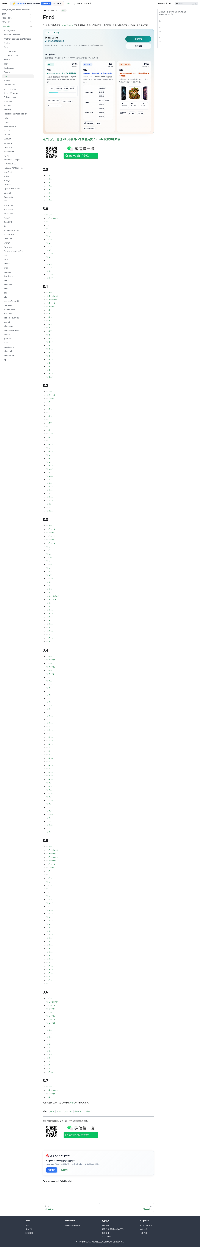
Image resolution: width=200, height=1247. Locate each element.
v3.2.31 (50, 507)
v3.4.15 (50, 726)
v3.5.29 (50, 969)
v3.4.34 (50, 793)
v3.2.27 (50, 493)
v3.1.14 (50, 356)
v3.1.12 (50, 349)
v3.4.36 (50, 800)
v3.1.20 (50, 377)
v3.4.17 (50, 733)
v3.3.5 (49, 560)
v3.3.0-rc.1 (51, 532)
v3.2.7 (49, 423)
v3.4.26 (50, 765)
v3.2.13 (50, 444)
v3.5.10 (50, 903)
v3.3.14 (50, 592)
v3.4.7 (49, 698)
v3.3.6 (49, 564)
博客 (69, 3)
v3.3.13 (50, 589)
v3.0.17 (50, 278)
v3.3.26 (50, 638)
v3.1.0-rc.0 (51, 303)
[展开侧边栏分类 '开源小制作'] (31, 18)
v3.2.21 (50, 472)
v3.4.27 (50, 768)
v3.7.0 (49, 1086)
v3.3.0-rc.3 (51, 539)
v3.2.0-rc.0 (51, 395)
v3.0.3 (49, 228)
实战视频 (58, 3)
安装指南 (138, 39)
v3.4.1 (49, 677)
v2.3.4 (49, 186)
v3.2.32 (50, 511)
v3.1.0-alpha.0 (52, 296)
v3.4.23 (50, 754)
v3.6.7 (49, 1047)
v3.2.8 (49, 426)
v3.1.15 (50, 359)
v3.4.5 (49, 691)
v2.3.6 (49, 193)
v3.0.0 (49, 214)
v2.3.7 (49, 196)
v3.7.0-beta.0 (52, 1090)
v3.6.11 (50, 1061)
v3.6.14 (50, 1072)
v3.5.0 (49, 846)
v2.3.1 (49, 175)
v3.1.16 (50, 363)
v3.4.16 (50, 730)
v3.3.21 (50, 620)
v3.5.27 (50, 962)
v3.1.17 (50, 366)
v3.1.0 (49, 292)
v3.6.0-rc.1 (51, 1008)
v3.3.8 (49, 571)
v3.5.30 (50, 973)
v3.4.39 (50, 811)
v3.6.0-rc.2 (51, 1012)
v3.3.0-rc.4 (51, 543)
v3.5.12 (50, 910)
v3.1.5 (49, 324)
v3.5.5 (49, 885)
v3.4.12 (50, 716)
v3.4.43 (50, 825)
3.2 (160, 28)
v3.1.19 (50, 373)
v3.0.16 (50, 274)
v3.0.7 (49, 243)
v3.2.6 (49, 419)
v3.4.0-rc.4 (51, 674)
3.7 (160, 44)
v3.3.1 (49, 546)
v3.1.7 (49, 331)
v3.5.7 (49, 892)
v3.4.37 (50, 804)
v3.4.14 (50, 723)
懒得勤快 (105, 1225)
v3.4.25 (50, 761)
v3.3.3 (49, 554)
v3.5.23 (50, 948)
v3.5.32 (50, 980)
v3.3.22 (50, 624)
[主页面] (45, 10)
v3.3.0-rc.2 (51, 536)
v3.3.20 (50, 617)
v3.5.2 (49, 874)
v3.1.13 (50, 352)
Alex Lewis (106, 1236)
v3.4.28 (50, 772)
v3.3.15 (50, 603)
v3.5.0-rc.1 (51, 867)
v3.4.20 (50, 744)
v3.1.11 (50, 345)
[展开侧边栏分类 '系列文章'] (31, 22)
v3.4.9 (49, 705)
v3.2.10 (50, 433)
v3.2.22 (50, 476)
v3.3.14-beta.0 (53, 596)
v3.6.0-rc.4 (51, 1019)
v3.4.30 (50, 779)
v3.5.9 (49, 899)
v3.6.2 (49, 1030)
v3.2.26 (50, 490)
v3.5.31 (50, 976)
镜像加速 (78, 1111)
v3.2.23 (50, 479)
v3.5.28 (50, 966)
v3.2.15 (50, 451)
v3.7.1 (49, 1097)
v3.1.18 (50, 370)
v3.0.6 (49, 239)
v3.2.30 (50, 504)
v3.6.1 (49, 1026)
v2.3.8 (49, 200)
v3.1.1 (49, 310)
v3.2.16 (50, 455)
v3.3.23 (50, 627)
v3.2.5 (49, 416)
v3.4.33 (50, 790)
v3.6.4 (49, 1037)
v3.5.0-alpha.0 (52, 850)
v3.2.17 (50, 458)
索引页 (72, 1102)
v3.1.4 (49, 320)
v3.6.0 (49, 998)
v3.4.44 (50, 828)
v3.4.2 (49, 681)
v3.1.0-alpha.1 (52, 299)
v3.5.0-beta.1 (52, 853)
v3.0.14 (50, 267)
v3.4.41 (50, 818)
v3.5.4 (49, 882)
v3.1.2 (49, 313)
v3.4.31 (50, 783)
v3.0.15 (50, 271)
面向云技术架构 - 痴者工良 (113, 1229)
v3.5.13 (50, 913)
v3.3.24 (50, 631)
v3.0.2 (49, 225)
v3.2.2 (49, 405)
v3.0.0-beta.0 (52, 218)
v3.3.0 (49, 525)
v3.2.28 (50, 497)
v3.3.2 (49, 550)
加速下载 (68, 1111)
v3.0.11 (50, 257)
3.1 (160, 24)
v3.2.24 (50, 483)
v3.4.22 (50, 751)
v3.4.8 (49, 702)
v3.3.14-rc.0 (51, 599)
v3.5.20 (50, 938)
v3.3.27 (50, 641)
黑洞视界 (105, 1233)
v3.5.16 (50, 924)
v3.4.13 (50, 719)
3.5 (160, 38)
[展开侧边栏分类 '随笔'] (31, 14)
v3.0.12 (50, 260)
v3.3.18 (50, 610)
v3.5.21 (50, 941)
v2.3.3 (49, 182)
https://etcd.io (67, 25)
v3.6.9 (49, 1054)
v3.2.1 (49, 402)
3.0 (160, 21)
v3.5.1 (49, 871)
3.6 (160, 41)
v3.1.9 (49, 338)
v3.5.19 (50, 934)
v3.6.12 (50, 1065)
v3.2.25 (50, 486)
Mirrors (59, 1111)
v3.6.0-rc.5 (51, 1023)
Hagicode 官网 (146, 1225)
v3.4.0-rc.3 (51, 670)
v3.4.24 (50, 758)
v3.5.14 (50, 917)
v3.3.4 (49, 557)
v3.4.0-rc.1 (51, 663)
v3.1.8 (49, 335)
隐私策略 (29, 1233)
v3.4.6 (49, 695)
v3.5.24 (50, 952)
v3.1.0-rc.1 (51, 306)
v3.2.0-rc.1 (51, 398)
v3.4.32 (50, 786)
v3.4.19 (50, 740)
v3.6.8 (49, 1051)
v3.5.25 (50, 955)
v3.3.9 (49, 575)
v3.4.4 (49, 688)
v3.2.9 (49, 430)
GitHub (161, 3)
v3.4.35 (50, 797)
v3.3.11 (50, 582)
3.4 (160, 34)
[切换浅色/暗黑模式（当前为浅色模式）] (170, 3)
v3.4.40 (50, 814)
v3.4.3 (49, 684)
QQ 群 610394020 (81, 3)
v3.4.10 (50, 709)
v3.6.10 (50, 1058)
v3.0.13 (50, 264)
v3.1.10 (50, 342)
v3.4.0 (49, 656)
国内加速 (87, 1111)
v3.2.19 (50, 465)
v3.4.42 (50, 821)
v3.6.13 (50, 1068)
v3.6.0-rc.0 (51, 1005)
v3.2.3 (49, 409)
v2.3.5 (49, 189)
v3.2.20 (50, 469)
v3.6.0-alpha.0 (52, 1002)
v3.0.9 (49, 250)
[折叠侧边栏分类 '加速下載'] (31, 26)
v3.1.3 (49, 317)
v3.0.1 (49, 221)
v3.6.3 (49, 1033)
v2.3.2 (49, 179)
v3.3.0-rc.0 (51, 529)
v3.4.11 (50, 712)
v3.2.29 (50, 500)
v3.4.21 (50, 747)
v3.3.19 (50, 613)
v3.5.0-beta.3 (52, 857)
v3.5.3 (49, 878)
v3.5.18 (50, 931)
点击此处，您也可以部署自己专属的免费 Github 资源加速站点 (81, 139)
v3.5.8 (49, 896)
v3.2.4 (49, 412)
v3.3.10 (50, 578)
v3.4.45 (50, 832)
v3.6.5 (49, 1040)
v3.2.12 (50, 440)
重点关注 (29, 1229)
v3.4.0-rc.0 (51, 659)
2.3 (160, 18)
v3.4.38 (50, 807)
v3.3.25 (50, 634)
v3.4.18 (50, 737)
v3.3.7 (49, 568)
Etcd (52, 1111)
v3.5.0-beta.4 (52, 860)
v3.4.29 (50, 775)
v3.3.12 (50, 585)
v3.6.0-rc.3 (51, 1016)
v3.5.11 (50, 906)
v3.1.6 (49, 327)
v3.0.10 (50, 253)
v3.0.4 (49, 232)
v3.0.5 (49, 236)
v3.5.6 (49, 888)
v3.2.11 (50, 437)
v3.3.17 (50, 606)
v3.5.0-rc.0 (51, 864)
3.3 (160, 31)
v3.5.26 (50, 959)
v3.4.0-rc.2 (51, 667)
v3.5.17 (50, 927)
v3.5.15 (50, 920)
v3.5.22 (50, 945)
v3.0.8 (49, 246)
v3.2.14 (50, 448)
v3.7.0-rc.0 (51, 1093)
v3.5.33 (50, 983)
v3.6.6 (49, 1044)
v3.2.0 (49, 391)
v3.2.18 (50, 462)
